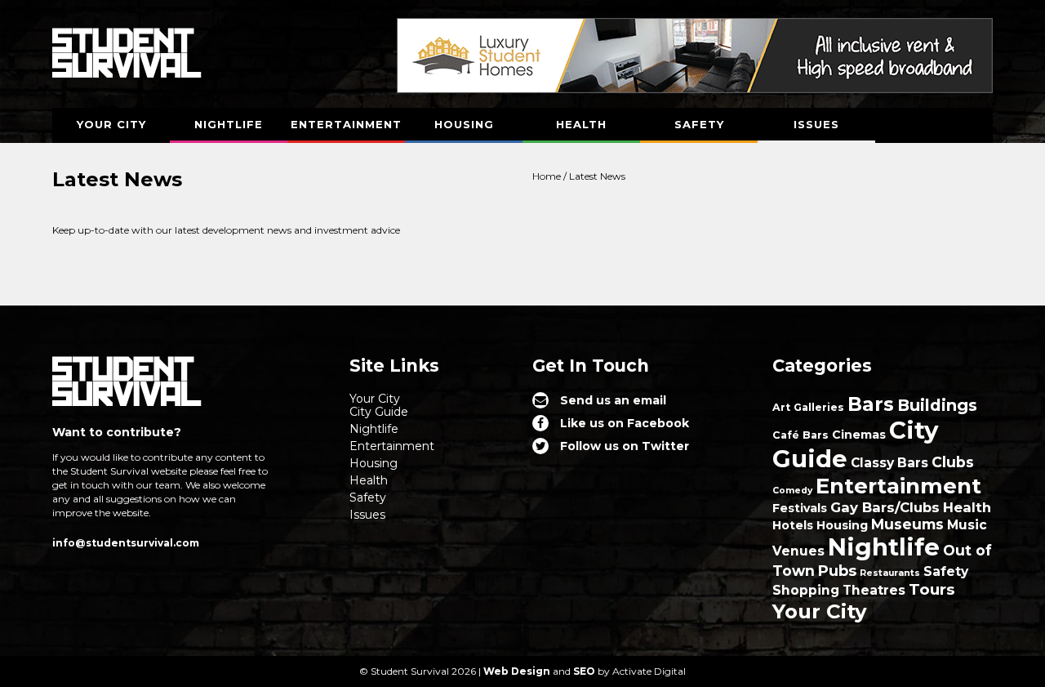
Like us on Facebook (624, 423)
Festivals (799, 508)
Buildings (937, 405)
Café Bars (800, 435)
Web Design (516, 671)
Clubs (953, 462)
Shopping (805, 590)
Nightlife (228, 124)
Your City (111, 124)
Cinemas (859, 434)
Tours (932, 589)
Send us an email (613, 400)
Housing (464, 124)
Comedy (792, 490)
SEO (584, 671)
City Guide (378, 411)
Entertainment (346, 124)
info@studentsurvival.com (125, 543)
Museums (907, 524)
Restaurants (890, 573)
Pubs (837, 570)
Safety (699, 124)
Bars (870, 404)
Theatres (874, 590)
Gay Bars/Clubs (885, 507)
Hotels (792, 525)
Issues (816, 124)
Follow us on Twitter (624, 446)
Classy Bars (889, 463)
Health (581, 124)
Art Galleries (808, 407)
